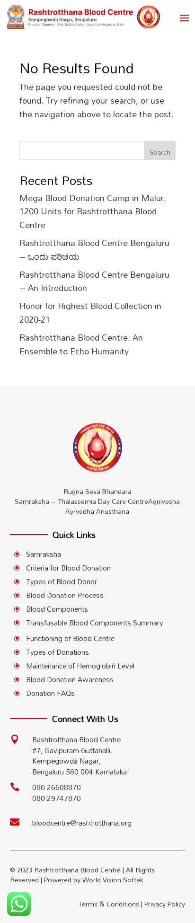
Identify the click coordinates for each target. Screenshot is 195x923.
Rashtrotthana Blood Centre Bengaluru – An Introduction (94, 281)
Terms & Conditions (108, 903)
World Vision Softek (112, 879)
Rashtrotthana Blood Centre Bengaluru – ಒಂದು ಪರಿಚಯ (94, 249)
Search (159, 152)
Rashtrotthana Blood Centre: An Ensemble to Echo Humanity (81, 344)
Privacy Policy (164, 903)
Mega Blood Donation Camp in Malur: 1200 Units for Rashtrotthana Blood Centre (92, 211)
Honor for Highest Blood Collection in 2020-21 (90, 312)
